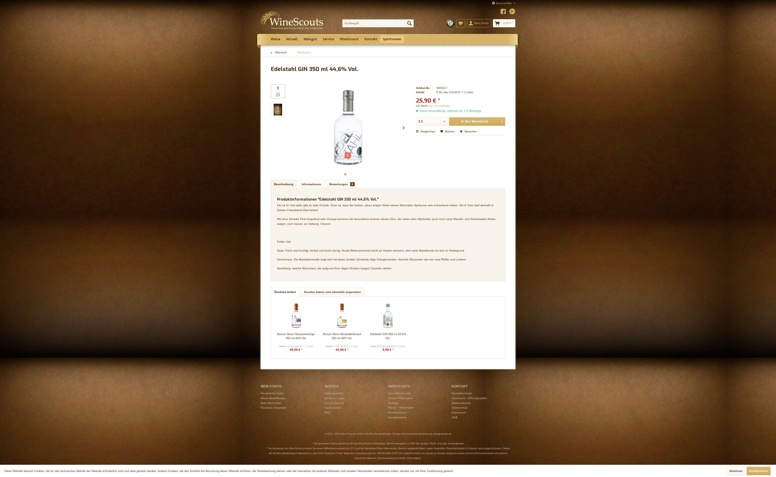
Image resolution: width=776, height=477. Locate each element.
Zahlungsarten (333, 393)
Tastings (393, 403)
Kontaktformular (462, 393)
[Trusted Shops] (450, 23)
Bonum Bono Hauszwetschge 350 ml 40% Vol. (296, 336)
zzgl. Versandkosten (439, 106)
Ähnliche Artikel (285, 292)
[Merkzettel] (460, 23)
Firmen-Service (334, 403)
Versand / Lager (334, 398)
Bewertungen (341, 184)
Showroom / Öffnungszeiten (469, 398)
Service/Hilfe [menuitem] (503, 3)
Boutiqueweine (397, 412)
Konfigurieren (758, 471)
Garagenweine (397, 417)
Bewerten (470, 131)
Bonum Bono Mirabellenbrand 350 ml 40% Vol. (342, 336)
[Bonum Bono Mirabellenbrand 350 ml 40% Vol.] (342, 316)
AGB (455, 417)
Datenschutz (460, 407)
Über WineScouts (399, 393)
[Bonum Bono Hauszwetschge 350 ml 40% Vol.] (296, 316)
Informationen (311, 184)
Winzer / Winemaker (401, 407)
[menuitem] (378, 23)
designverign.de (442, 434)
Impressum (459, 412)
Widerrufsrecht (461, 403)
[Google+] (512, 12)
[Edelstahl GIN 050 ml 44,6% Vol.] (388, 316)
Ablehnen (736, 471)
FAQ (327, 412)
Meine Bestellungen (273, 398)
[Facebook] (503, 12)
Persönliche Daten (272, 393)
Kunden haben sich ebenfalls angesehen (332, 292)
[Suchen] (409, 23)
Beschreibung (283, 184)
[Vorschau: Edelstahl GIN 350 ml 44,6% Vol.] (278, 91)
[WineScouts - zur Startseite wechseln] (292, 20)
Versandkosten (456, 443)
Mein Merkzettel (271, 403)
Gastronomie (332, 407)
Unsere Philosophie (400, 398)
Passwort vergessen (274, 407)
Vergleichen (427, 131)
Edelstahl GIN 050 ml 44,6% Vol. (388, 336)
